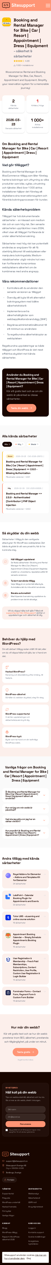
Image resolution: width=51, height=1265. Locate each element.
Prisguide (6, 1198)
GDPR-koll (32, 1202)
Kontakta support (36, 1232)
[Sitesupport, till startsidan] (18, 5)
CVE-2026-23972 (35, 456)
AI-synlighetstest (35, 1206)
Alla (7, 444)
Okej (29, 1258)
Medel (34, 444)
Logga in (32, 1228)
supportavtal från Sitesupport (21, 612)
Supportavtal (8, 1193)
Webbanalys (33, 1193)
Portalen (10, 1180)
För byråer (6, 1211)
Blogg (4, 1228)
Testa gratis (24, 1052)
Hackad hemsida (9, 1206)
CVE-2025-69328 (33, 488)
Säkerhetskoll (34, 1198)
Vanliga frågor (8, 1215)
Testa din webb (20, 408)
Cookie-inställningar (36, 1236)
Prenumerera (25, 1124)
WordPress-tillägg (9, 1232)
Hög (20, 444)
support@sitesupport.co (16, 1161)
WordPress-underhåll (11, 1202)
